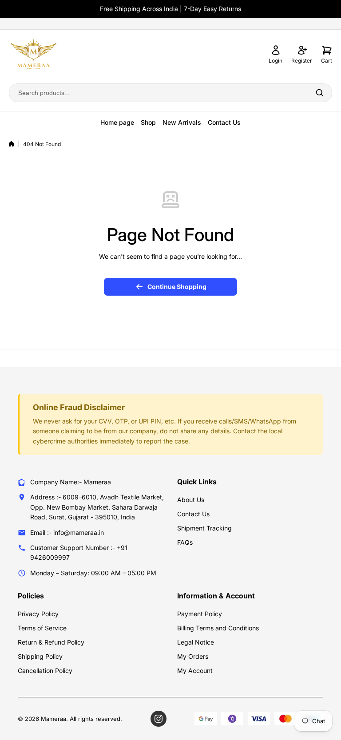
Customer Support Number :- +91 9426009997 (78, 552)
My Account (195, 670)
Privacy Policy (38, 613)
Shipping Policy (40, 656)
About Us (190, 499)
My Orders (192, 656)
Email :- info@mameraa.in (67, 532)
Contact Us (224, 122)
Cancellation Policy (45, 670)
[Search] (320, 93)
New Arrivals (182, 122)
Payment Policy (199, 613)
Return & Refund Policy (51, 642)
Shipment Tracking (204, 528)
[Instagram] (159, 719)
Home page (117, 122)
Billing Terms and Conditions (218, 628)
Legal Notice (195, 642)
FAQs (185, 542)
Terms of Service (42, 628)
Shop (148, 122)
